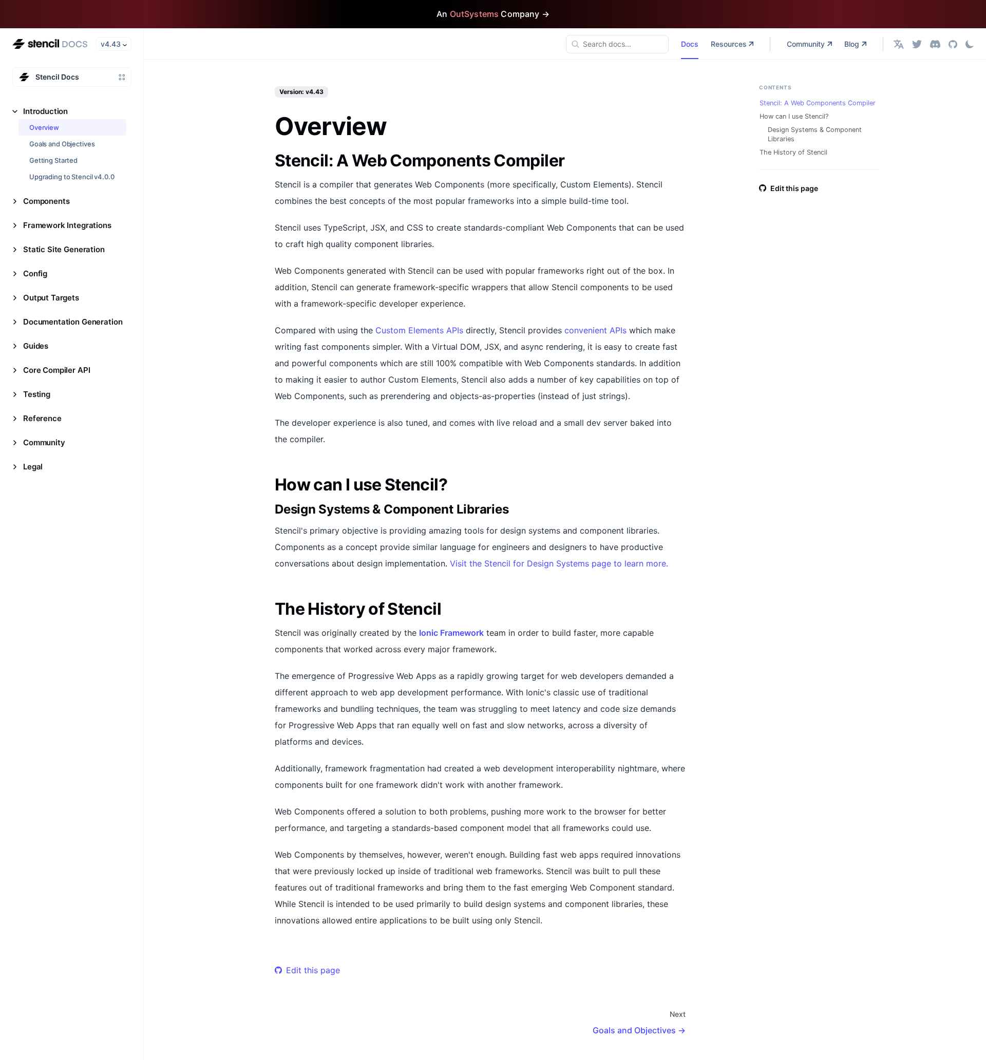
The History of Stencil (793, 152)
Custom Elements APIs (419, 330)
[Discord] (935, 44)
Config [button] (35, 273)
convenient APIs (595, 330)
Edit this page (313, 970)
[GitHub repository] (952, 44)
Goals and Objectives (61, 144)
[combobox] (617, 44)
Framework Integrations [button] (67, 225)
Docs (689, 44)
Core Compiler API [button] (56, 370)
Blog (851, 44)
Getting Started (53, 160)
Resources (729, 44)
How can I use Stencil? (794, 116)
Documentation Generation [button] (72, 322)
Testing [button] (36, 394)
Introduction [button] (45, 111)
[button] (899, 44)
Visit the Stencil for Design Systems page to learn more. (559, 563)
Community (806, 44)
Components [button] (46, 201)
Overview (44, 127)
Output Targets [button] (51, 297)
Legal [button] (33, 466)
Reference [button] (42, 418)
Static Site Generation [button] (64, 249)
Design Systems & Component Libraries (815, 134)
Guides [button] (35, 346)
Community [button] (44, 442)
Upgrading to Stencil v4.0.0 (72, 177)
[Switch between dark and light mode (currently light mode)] (969, 44)
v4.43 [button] (111, 44)
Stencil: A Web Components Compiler (818, 103)
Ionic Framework (451, 633)
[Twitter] (917, 44)
